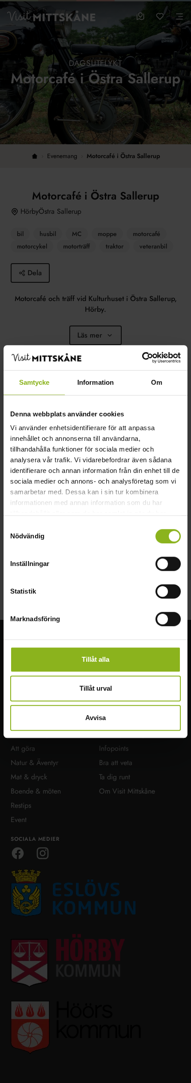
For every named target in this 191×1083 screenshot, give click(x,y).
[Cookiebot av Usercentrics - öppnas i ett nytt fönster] (142, 357)
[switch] (168, 564)
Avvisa (95, 717)
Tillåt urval (96, 688)
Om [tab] (156, 382)
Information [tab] (95, 382)
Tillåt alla (95, 659)
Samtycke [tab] (34, 382)
